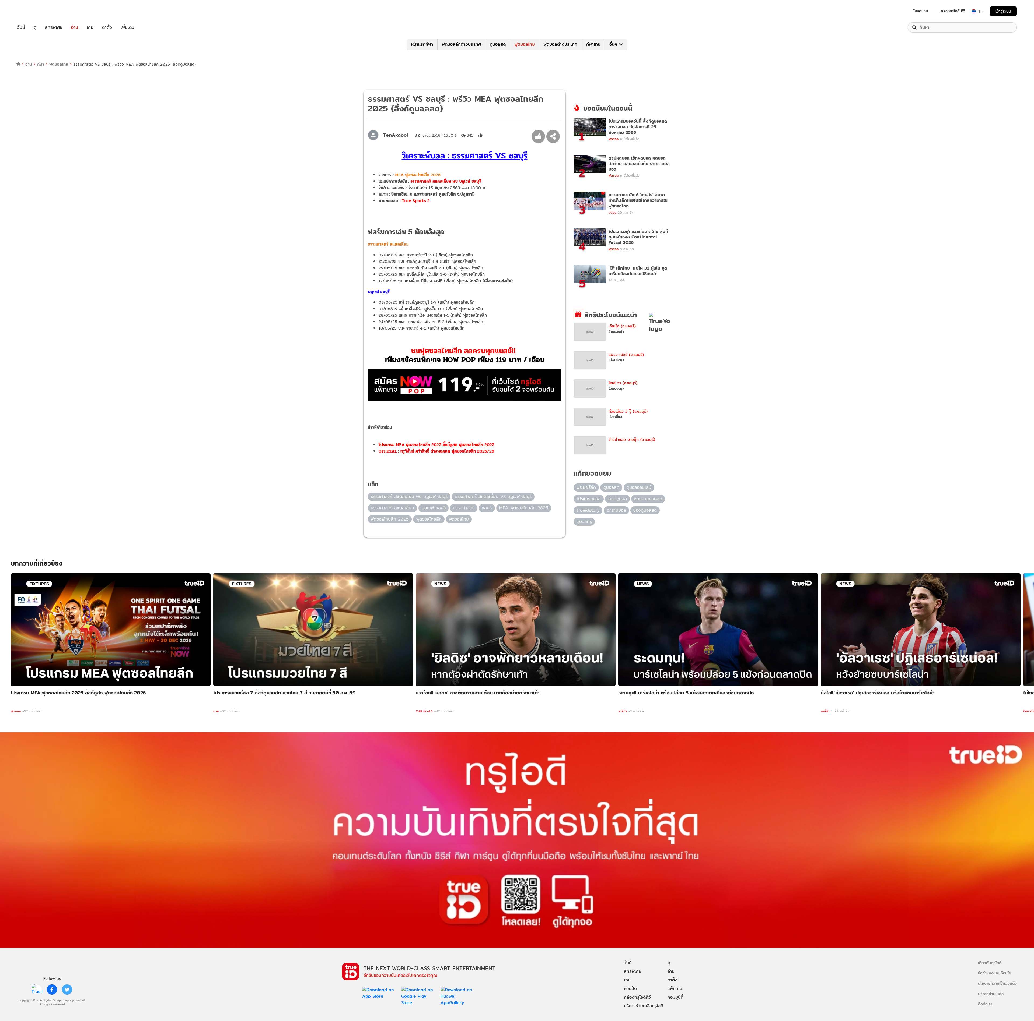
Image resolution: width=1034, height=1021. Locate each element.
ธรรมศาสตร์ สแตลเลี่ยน (392, 507)
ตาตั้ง (107, 27)
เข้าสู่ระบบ (1003, 11)
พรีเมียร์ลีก (586, 487)
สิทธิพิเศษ (53, 27)
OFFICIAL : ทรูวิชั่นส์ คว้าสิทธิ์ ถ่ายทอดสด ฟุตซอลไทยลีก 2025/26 (436, 451)
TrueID (33, 11)
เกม (90, 27)
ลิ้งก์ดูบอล (617, 498)
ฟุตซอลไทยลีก (429, 519)
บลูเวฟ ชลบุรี (434, 507)
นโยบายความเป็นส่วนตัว (997, 983)
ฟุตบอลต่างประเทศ (560, 44)
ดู (35, 27)
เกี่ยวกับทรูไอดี (989, 963)
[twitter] (67, 989)
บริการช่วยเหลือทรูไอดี (643, 1005)
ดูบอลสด (498, 44)
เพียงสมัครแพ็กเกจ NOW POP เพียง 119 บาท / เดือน (464, 360)
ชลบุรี (487, 507)
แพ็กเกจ (675, 988)
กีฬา (40, 64)
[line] (37, 989)
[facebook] (52, 989)
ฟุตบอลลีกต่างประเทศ (461, 44)
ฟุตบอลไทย (525, 44)
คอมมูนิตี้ (675, 997)
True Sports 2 (416, 200)
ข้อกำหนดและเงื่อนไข (994, 973)
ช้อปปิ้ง (630, 988)
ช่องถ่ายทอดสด (648, 498)
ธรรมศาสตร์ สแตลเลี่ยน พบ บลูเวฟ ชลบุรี (445, 181)
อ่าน (74, 27)
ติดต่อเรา (985, 1004)
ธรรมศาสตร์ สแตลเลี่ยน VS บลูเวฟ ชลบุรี (493, 496)
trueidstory (588, 510)
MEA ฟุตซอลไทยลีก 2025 (418, 174)
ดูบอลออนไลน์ (639, 487)
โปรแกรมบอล (589, 498)
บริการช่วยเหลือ (991, 994)
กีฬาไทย (593, 44)
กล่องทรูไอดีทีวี (637, 997)
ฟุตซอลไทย (459, 519)
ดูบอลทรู (584, 521)
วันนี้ (21, 27)
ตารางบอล (616, 510)
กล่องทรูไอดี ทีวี (953, 11)
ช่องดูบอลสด (645, 510)
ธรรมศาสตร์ (463, 507)
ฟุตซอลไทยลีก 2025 (390, 519)
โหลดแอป (920, 11)
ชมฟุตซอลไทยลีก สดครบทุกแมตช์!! (464, 351)
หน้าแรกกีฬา (422, 44)
